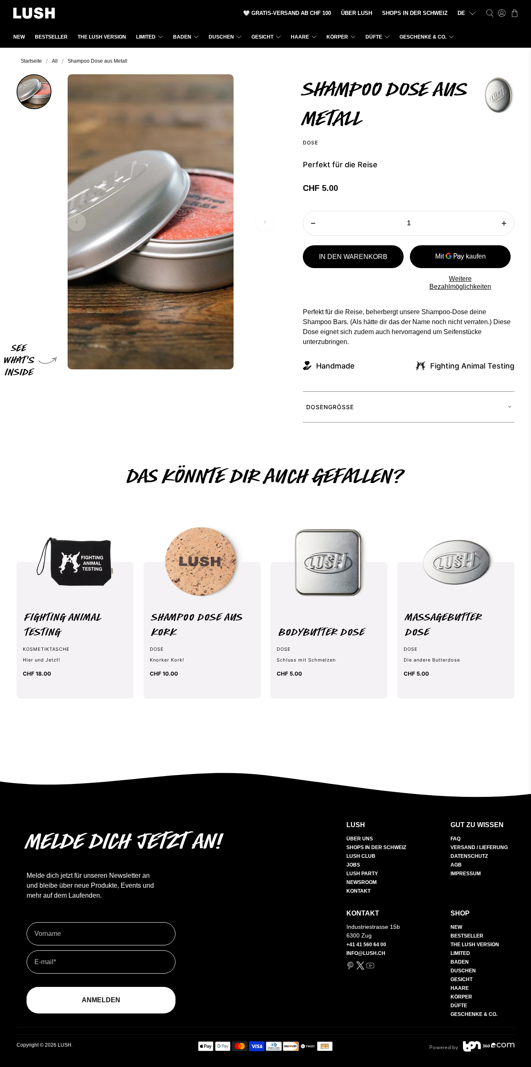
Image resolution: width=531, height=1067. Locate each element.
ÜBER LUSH (356, 13)
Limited (146, 37)
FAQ (455, 839)
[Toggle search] (490, 13)
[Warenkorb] (515, 13)
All (55, 61)
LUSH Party (362, 874)
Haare (300, 37)
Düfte (373, 37)
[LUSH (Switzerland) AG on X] (360, 968)
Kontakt (358, 891)
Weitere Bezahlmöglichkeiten (460, 282)
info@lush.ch (365, 953)
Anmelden (101, 1000)
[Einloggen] (502, 13)
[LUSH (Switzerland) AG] (34, 13)
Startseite (31, 61)
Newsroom (361, 882)
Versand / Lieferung (479, 847)
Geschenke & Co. (422, 37)
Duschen (221, 37)
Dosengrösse (330, 406)
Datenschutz (469, 856)
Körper (337, 37)
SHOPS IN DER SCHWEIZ (415, 13)
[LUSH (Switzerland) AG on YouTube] (370, 968)
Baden (182, 37)
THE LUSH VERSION (102, 37)
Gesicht (262, 37)
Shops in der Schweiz (376, 847)
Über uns (359, 839)
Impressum (466, 874)
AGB (456, 865)
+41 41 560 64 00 (366, 944)
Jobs (353, 865)
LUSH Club (360, 856)
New (19, 37)
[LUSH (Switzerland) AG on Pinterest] (350, 968)
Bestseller (51, 37)
